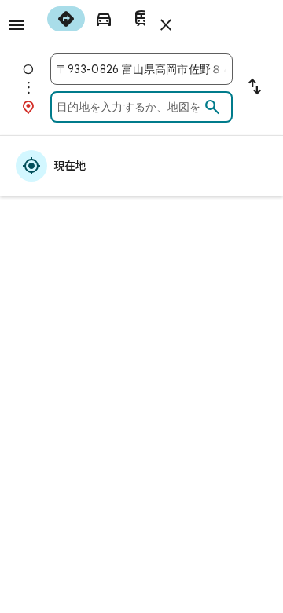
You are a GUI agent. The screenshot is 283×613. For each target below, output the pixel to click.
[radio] (66, 19)
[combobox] (141, 69)
